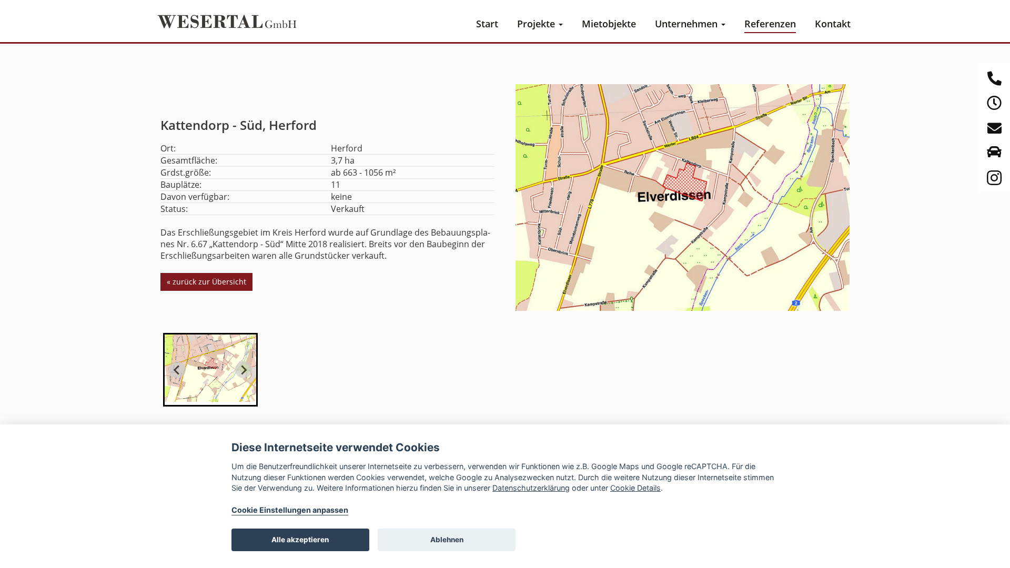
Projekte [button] (537, 23)
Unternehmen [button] (687, 23)
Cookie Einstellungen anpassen (289, 509)
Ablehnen (446, 539)
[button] (210, 370)
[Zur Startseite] (226, 19)
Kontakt (833, 23)
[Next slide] (243, 369)
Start (487, 23)
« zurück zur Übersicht (206, 282)
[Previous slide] (177, 369)
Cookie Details (635, 487)
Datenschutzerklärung (531, 487)
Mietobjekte (609, 23)
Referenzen (770, 23)
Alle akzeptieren (300, 539)
